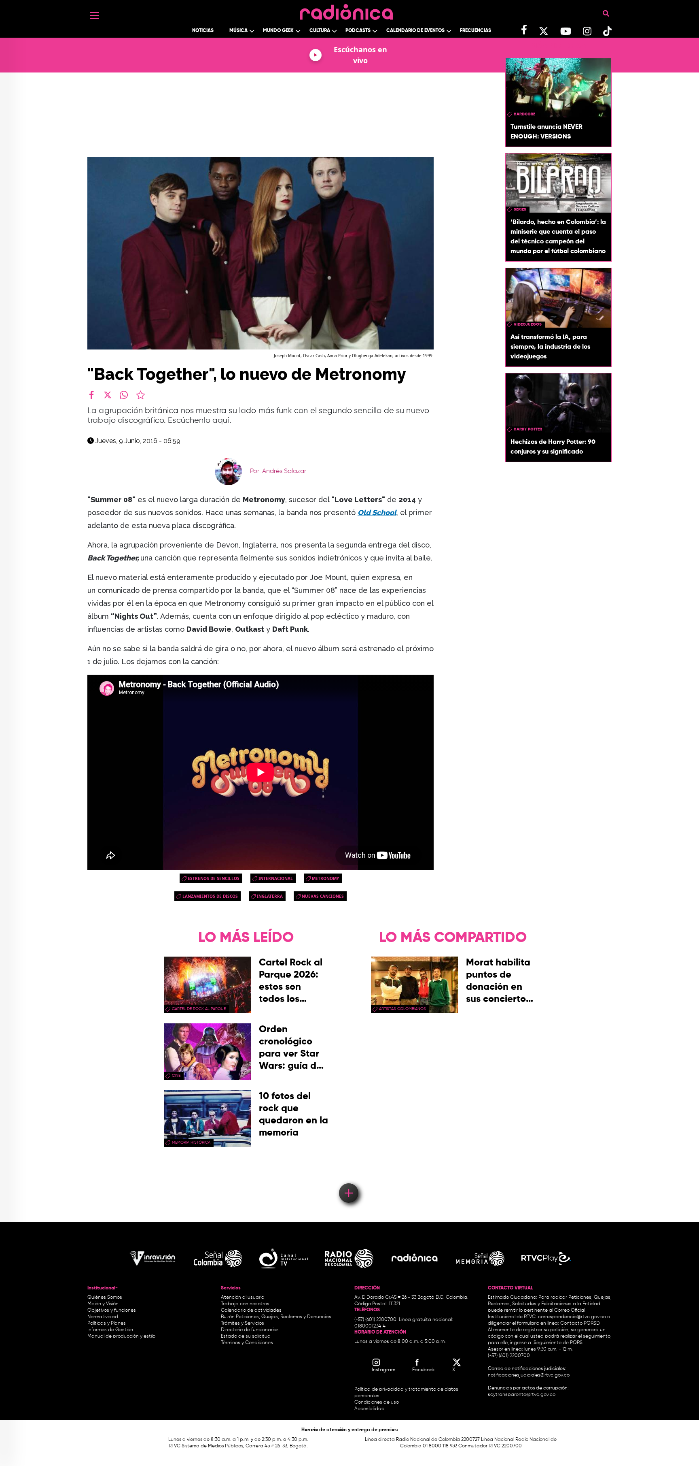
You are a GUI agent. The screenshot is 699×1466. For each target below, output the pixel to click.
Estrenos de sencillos (213, 878)
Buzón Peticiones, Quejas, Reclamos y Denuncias (276, 1317)
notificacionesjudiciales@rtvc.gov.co (529, 1375)
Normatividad (102, 1317)
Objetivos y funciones (111, 1310)
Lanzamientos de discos (210, 896)
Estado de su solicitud (246, 1336)
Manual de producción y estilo (121, 1336)
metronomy (325, 878)
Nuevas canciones (323, 896)
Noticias (203, 30)
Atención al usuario (242, 1297)
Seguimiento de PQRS (558, 1342)
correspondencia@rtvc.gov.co (572, 1317)
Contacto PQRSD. (580, 1323)
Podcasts (358, 30)
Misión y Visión (103, 1304)
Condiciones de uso (376, 1402)
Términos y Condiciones (247, 1342)
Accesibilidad (370, 1408)
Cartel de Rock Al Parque (199, 1009)
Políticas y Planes (106, 1323)
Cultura (319, 30)
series (520, 209)
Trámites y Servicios (242, 1323)
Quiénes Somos (104, 1297)
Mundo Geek (278, 30)
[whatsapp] (124, 395)
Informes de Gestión (110, 1329)
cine (176, 1076)
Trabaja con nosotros (245, 1304)
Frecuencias (475, 30)
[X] (108, 395)
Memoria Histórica (191, 1142)
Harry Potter (528, 429)
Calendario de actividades (251, 1310)
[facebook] (91, 395)
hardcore (524, 114)
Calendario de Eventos (415, 30)
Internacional (275, 878)
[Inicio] (346, 9)
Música (238, 30)
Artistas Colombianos (402, 1009)
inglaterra (270, 896)
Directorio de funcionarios (250, 1329)
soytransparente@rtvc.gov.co (521, 1394)
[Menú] (94, 15)
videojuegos (528, 324)
